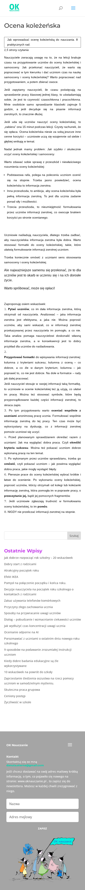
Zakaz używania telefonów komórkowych (32, 600)
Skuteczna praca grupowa (22, 690)
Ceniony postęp (15, 696)
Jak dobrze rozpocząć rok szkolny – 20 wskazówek (38, 558)
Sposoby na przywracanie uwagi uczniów (32, 613)
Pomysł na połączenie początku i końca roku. (35, 583)
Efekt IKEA (11, 577)
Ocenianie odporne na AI (21, 632)
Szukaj (74, 536)
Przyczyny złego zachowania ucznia (28, 607)
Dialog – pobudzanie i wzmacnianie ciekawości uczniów (42, 619)
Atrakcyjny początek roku (21, 570)
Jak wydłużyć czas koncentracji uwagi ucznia (34, 626)
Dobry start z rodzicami (20, 564)
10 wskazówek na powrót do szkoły (28, 672)
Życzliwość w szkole (17, 702)
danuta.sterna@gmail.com (25, 765)
